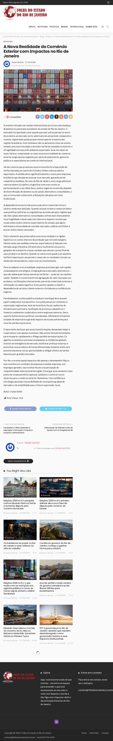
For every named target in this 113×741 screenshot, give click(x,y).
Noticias (43, 26)
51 (72, 513)
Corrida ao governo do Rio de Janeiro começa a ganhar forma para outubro (55, 546)
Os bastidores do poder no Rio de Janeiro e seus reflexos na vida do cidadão (19, 546)
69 (36, 598)
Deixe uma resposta (17, 461)
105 (35, 640)
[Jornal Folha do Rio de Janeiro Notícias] (25, 13)
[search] (107, 27)
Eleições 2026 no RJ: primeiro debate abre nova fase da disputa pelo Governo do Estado (54, 504)
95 (72, 595)
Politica (54, 26)
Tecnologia (77, 26)
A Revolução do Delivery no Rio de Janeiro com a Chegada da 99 (58, 428)
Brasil (64, 26)
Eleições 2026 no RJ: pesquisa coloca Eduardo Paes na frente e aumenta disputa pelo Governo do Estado (20, 504)
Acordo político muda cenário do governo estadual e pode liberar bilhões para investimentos (55, 587)
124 (71, 643)
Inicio (32, 26)
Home (84, 733)
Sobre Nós (91, 26)
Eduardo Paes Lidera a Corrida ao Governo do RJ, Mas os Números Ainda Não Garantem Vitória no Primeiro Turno (19, 632)
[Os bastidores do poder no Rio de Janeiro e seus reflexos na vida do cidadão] (20, 530)
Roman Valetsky (18, 62)
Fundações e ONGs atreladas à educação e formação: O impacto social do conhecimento (18, 430)
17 (36, 513)
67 (72, 553)
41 (36, 553)
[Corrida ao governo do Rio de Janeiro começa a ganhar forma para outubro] (56, 530)
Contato (105, 733)
